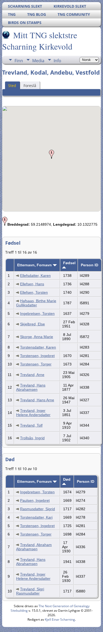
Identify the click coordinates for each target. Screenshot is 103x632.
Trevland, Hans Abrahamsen (30, 387)
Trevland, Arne (32, 375)
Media (38, 61)
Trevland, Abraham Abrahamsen (34, 547)
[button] (51, 154)
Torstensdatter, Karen (38, 347)
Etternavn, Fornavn (35, 265)
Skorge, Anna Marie (36, 337)
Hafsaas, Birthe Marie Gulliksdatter (36, 303)
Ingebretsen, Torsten (37, 313)
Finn (19, 61)
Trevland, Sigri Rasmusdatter (30, 591)
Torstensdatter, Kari (36, 517)
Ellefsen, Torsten (34, 292)
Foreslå (30, 85)
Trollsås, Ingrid (32, 438)
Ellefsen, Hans (32, 284)
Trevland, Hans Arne (37, 400)
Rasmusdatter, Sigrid (37, 509)
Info (57, 61)
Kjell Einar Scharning (60, 619)
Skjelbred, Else (32, 324)
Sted (12, 85)
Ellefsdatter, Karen (35, 275)
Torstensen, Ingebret (37, 356)
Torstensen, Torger (36, 364)
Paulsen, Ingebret (35, 500)
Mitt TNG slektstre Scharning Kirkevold (39, 40)
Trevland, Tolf (31, 425)
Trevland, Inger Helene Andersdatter (33, 412)
